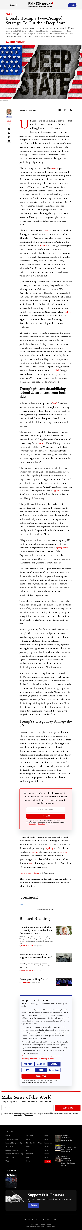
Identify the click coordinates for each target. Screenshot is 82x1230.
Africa (28, 1146)
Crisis (45, 230)
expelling (49, 848)
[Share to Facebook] (9, 125)
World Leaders (10, 1157)
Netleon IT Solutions (51, 1226)
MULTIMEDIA (64, 1136)
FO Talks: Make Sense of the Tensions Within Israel (68, 1149)
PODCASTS (64, 1156)
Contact (46, 1157)
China (28, 1161)
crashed (67, 311)
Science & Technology (12, 1150)
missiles (43, 245)
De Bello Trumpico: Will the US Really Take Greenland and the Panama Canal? (36, 930)
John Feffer (25, 982)
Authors (46, 1146)
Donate (33, 1205)
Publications (48, 1143)
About (46, 1150)
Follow (9, 117)
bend (54, 403)
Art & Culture (9, 1146)
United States (30, 1154)
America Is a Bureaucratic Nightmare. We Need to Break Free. (36, 957)
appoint (56, 490)
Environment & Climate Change (14, 1154)
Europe (28, 1139)
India (27, 1157)
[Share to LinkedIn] (9, 133)
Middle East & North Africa (34, 1143)
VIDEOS (63, 1145)
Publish (46, 1154)
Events (46, 1139)
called (56, 370)
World (7, 1161)
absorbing (64, 851)
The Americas (30, 1136)
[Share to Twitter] (9, 129)
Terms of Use (41, 824)
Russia (46, 1136)
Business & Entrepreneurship (14, 1143)
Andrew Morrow (27, 946)
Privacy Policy (32, 824)
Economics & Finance (12, 1139)
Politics (9, 14)
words (41, 443)
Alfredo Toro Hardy (16, 42)
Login (21, 904)
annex (32, 863)
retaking (35, 851)
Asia (27, 1150)
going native (63, 547)
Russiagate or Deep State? (34, 979)
